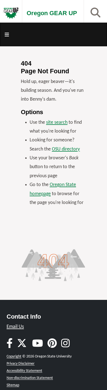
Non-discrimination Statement (30, 378)
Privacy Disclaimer (21, 364)
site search (56, 122)
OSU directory (66, 149)
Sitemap (13, 385)
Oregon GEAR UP (52, 13)
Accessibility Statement (24, 371)
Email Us (15, 326)
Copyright (14, 356)
